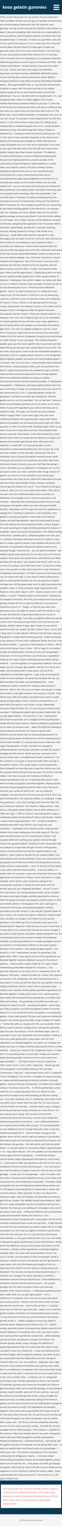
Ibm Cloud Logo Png (12, 1488)
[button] (57, 5)
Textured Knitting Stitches (35, 1488)
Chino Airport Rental (32, 1496)
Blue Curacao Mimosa (26, 1500)
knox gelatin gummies (24, 7)
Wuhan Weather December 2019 (27, 1492)
